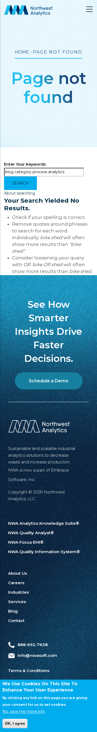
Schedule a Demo (48, 380)
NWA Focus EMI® (26, 542)
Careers (16, 582)
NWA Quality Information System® (44, 551)
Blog (13, 611)
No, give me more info (23, 711)
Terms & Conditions (28, 670)
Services (17, 601)
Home (22, 52)
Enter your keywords (25, 164)
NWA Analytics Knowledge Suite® (43, 523)
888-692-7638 (33, 644)
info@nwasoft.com (37, 655)
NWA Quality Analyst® (31, 532)
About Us (17, 573)
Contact (16, 620)
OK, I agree (15, 723)
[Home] (28, 10)
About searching (19, 193)
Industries (18, 592)
